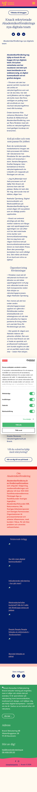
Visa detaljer (27, 419)
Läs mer (7, 716)
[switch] (32, 399)
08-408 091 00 (8, 752)
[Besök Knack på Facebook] (15, 761)
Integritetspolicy (12, 764)
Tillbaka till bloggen (18, 12)
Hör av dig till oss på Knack (17, 459)
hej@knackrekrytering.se (12, 750)
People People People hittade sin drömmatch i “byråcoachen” (19, 632)
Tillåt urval (18, 430)
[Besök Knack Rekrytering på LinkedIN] (21, 761)
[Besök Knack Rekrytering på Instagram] (18, 761)
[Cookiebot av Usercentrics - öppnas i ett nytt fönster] (26, 360)
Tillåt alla (18, 425)
